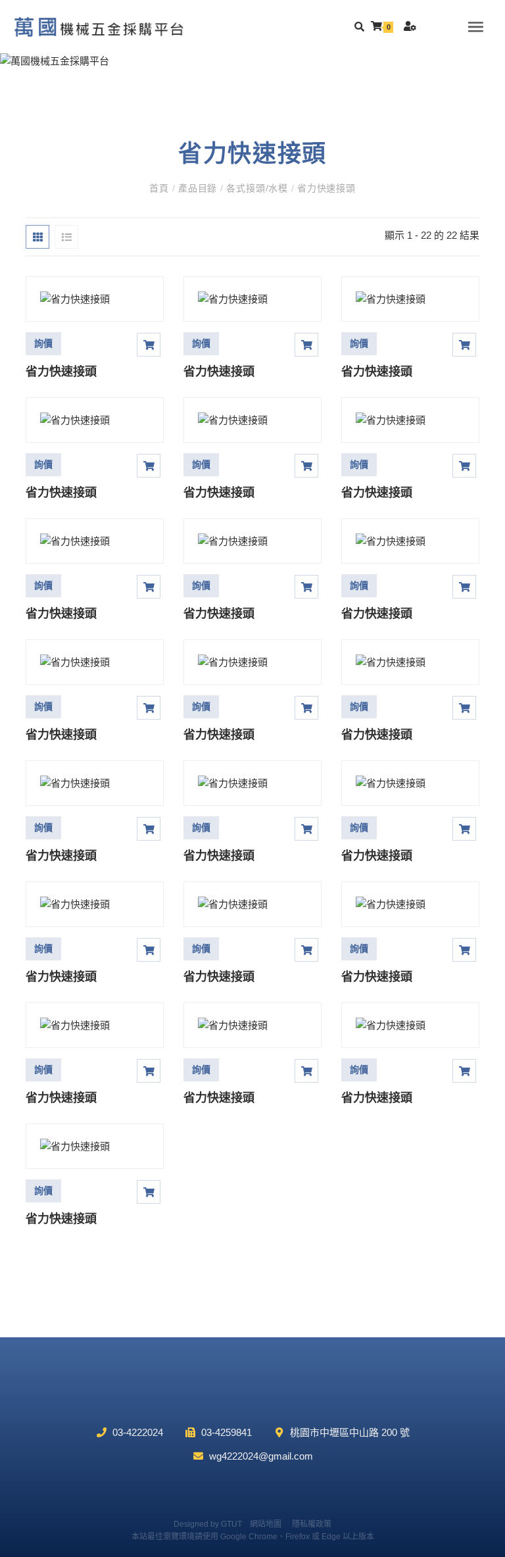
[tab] (37, 237)
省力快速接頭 (324, 188)
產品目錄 (197, 188)
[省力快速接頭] (95, 299)
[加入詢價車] (148, 345)
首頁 (160, 188)
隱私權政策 (311, 1524)
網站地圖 (265, 1524)
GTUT (231, 1524)
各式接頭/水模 (257, 188)
